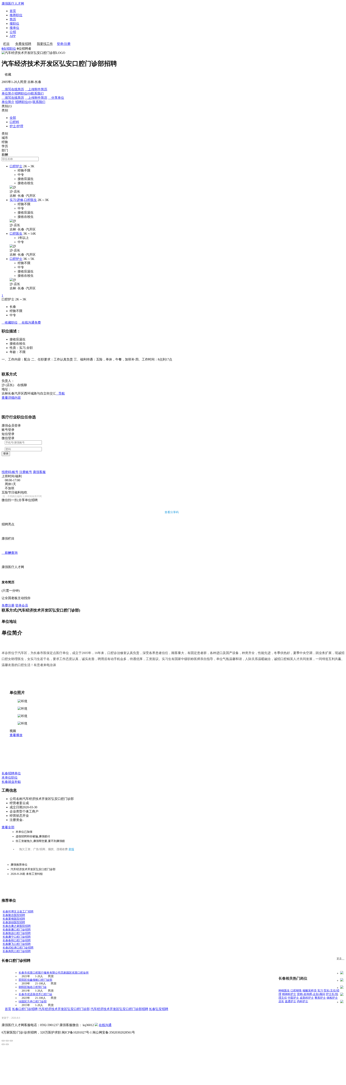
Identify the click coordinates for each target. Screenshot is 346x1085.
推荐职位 (16, 15)
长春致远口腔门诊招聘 (17, 933)
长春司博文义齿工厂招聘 (18, 911)
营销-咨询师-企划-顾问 (311, 994)
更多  (340, 958)
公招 (13, 32)
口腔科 (14, 122)
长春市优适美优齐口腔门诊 (35, 994)
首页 (13, 11)
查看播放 (16, 735)
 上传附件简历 (36, 89)
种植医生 (284, 990)
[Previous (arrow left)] (3, 1044)
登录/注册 (63, 43)
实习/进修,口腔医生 (23, 200)
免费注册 (8, 605)
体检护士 (332, 997)
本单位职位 (10, 777)
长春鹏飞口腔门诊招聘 (17, 944)
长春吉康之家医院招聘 (17, 926)
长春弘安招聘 (158, 1009)
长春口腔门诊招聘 (25, 1009)
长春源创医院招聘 (14, 922)
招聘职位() (22, 93)
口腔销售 (296, 990)
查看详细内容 (11, 397)
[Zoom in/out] (11, 1040)
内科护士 (302, 1001)
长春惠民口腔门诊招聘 (17, 951)
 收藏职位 (10, 322)
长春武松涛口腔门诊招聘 (18, 947)
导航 (60, 393)
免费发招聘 (23, 43)
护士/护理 (16, 126)
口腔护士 (16, 166)
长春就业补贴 (11, 781)
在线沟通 (105, 1025)
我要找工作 (45, 43)
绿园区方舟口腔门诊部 (33, 1001)
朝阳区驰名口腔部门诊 (33, 987)
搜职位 (14, 23)
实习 (320, 990)
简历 (13, 19)
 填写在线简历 (13, 89)
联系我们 (37, 93)
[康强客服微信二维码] (96, 1025)
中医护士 (293, 997)
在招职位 (9, 48)
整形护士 (320, 997)
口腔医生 (16, 233)
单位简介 (8, 93)
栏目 (6, 43)
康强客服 (39, 472)
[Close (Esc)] (3, 1040)
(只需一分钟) (11, 590)
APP (13, 36)
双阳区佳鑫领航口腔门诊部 (35, 979)
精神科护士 (289, 994)
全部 (13, 117)
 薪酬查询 (10, 552)
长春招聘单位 (11, 773)
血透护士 (290, 1001)
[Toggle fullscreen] (7, 1040)
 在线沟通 (29, 322)
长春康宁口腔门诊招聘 (17, 936)
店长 (281, 1001)
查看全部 (8, 827)
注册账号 (25, 472)
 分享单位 (56, 97)
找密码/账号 (10, 472)
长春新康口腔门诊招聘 (17, 929)
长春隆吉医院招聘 (14, 915)
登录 (5, 453)
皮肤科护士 (307, 997)
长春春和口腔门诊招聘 (17, 940)
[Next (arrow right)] (7, 1044)
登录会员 (21, 605)
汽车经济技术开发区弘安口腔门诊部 (64, 1009)
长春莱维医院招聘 (14, 918)
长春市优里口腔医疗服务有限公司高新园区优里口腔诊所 (54, 972)
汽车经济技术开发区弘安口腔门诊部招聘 (119, 1009)
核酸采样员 (310, 990)
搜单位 (14, 27)
